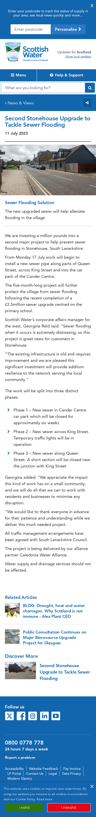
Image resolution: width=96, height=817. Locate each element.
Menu (20, 75)
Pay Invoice (72, 768)
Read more (44, 799)
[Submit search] (90, 88)
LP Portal (14, 773)
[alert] (48, 799)
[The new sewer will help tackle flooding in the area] (20, 670)
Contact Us (34, 773)
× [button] (92, 787)
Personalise (66, 29)
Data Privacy (71, 773)
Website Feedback (43, 768)
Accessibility (14, 768)
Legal (52, 773)
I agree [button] (24, 807)
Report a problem (20, 757)
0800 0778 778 (24, 743)
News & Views (21, 102)
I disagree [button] (68, 807)
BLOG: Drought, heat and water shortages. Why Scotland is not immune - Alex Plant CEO (54, 611)
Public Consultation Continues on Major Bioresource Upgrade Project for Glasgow (54, 637)
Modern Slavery (19, 778)
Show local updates (78, 56)
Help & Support (68, 75)
